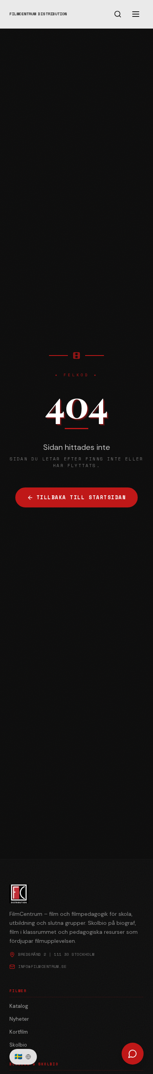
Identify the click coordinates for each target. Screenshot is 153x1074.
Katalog (18, 1006)
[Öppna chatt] (133, 1054)
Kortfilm (18, 1032)
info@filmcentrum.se (42, 966)
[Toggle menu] (136, 14)
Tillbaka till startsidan (81, 497)
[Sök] (118, 14)
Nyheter (19, 1019)
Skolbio (18, 1045)
